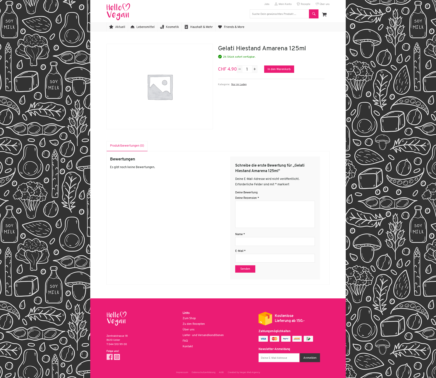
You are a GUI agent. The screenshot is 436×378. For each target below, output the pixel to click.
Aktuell (120, 27)
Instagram (117, 357)
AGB (221, 372)
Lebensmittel (145, 27)
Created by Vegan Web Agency (244, 372)
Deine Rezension (247, 198)
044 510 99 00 (117, 344)
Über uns (325, 4)
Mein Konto (285, 4)
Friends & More (234, 27)
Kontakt (188, 346)
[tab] (127, 146)
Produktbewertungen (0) (127, 145)
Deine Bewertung (246, 192)
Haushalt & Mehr (201, 27)
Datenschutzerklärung (203, 372)
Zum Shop (189, 318)
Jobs (266, 4)
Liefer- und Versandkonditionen (203, 335)
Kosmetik (172, 27)
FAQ (185, 340)
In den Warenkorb (279, 69)
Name (240, 234)
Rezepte (305, 4)
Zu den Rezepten (194, 324)
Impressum (182, 372)
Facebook (109, 357)
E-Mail (240, 251)
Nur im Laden (239, 84)
